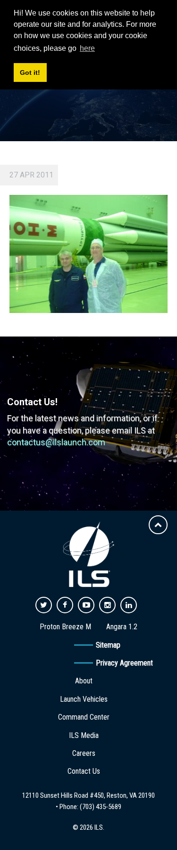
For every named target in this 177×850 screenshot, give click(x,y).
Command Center (84, 717)
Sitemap (108, 645)
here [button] (87, 48)
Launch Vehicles (84, 699)
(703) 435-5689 (100, 806)
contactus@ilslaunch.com (56, 442)
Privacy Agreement (124, 662)
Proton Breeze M (65, 626)
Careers (83, 753)
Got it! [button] (30, 72)
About (84, 680)
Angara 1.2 (121, 626)
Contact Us (83, 771)
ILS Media (84, 735)
